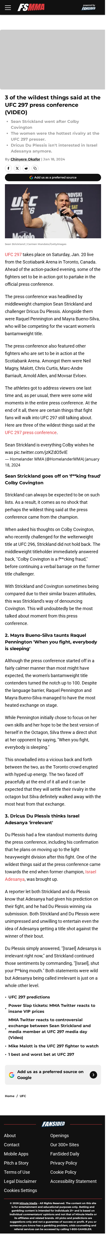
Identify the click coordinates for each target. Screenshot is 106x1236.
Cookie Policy (63, 1172)
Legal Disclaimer (20, 1181)
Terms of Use (17, 1172)
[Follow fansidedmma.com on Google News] (93, 1075)
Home (10, 1096)
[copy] (35, 168)
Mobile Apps (16, 1153)
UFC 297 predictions (29, 997)
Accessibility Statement (73, 1181)
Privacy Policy (63, 1163)
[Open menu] (8, 7)
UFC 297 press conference (31, 432)
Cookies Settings (20, 1190)
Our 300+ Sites (64, 1144)
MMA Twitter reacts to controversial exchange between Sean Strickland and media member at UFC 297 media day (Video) (49, 1028)
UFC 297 (13, 254)
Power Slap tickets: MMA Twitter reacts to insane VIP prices (51, 1008)
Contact (11, 1144)
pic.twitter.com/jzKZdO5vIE (41, 452)
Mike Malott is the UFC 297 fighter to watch (53, 1046)
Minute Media (28, 1203)
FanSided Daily (64, 1153)
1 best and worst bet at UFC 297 (41, 1054)
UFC (23, 1096)
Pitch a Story (16, 1163)
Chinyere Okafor (25, 159)
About (10, 1135)
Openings (59, 1135)
